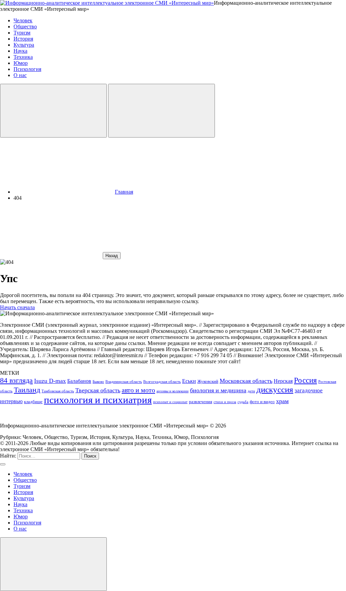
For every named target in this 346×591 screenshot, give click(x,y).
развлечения (200, 401)
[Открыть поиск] (53, 111)
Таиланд (27, 390)
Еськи (189, 381)
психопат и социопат (170, 402)
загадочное (309, 390)
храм (282, 401)
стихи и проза (225, 402)
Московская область (246, 380)
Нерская (283, 381)
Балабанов (79, 381)
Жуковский (207, 381)
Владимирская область (123, 382)
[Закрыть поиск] (2, 464)
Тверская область (97, 390)
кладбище (33, 401)
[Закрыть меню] (53, 564)
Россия (305, 380)
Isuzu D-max (50, 380)
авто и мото (138, 390)
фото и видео (262, 401)
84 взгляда (16, 380)
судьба (243, 402)
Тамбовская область (58, 391)
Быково (98, 382)
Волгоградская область (162, 382)
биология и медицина (218, 390)
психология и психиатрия (98, 399)
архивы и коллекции (172, 391)
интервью (11, 401)
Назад (111, 255)
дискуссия (274, 389)
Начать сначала (17, 307)
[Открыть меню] (161, 111)
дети (251, 391)
